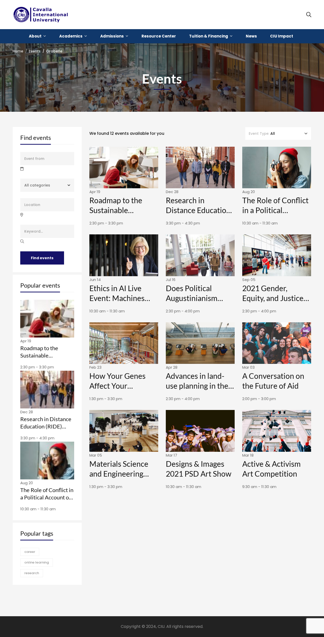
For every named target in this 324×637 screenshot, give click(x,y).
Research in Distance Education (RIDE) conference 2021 (45, 426)
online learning (36, 562)
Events (34, 51)
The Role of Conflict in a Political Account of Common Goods (46, 497)
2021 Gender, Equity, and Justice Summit (272, 298)
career (29, 551)
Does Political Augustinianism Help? (191, 298)
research (31, 573)
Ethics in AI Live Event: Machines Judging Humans (117, 298)
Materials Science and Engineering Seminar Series (118, 473)
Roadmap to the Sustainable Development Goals (44, 355)
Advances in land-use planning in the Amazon (197, 385)
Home (18, 51)
